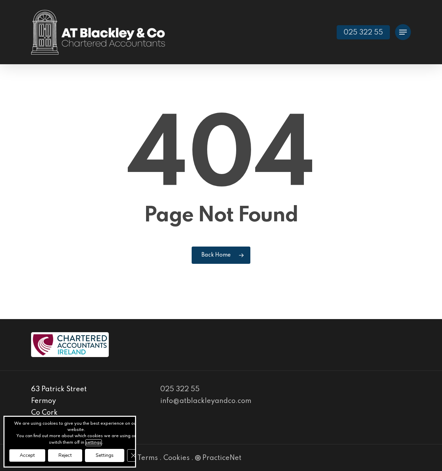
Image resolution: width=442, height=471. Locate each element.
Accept (27, 455)
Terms (147, 458)
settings (94, 443)
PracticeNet (221, 458)
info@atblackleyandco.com (205, 401)
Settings (105, 455)
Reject (65, 455)
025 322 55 (180, 389)
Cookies (176, 458)
